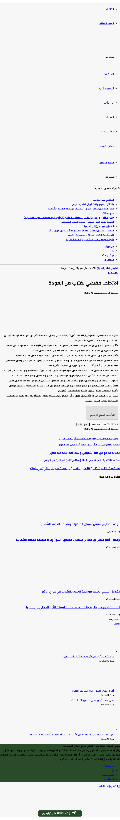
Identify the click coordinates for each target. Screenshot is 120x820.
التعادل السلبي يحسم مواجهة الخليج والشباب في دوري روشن (81, 231)
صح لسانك (108, 213)
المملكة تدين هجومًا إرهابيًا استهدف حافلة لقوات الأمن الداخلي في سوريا (73, 607)
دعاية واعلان (107, 131)
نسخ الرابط (83, 424)
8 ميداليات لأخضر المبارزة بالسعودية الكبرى (91, 235)
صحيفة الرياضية (109, 293)
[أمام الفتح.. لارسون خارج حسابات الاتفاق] (96, 686)
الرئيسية (113, 268)
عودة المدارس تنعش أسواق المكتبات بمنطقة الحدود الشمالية (81, 209)
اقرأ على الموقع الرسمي (102, 415)
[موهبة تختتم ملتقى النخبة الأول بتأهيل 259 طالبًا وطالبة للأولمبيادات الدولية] (96, 730)
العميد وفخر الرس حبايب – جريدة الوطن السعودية (87, 222)
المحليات (109, 117)
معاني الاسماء (107, 146)
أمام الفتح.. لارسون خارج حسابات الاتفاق (93, 691)
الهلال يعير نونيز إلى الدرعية (98, 226)
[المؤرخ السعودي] (108, 40)
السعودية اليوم (106, 88)
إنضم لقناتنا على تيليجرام (56, 813)
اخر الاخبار (108, 73)
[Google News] (109, 434)
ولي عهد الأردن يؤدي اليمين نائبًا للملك (92, 700)
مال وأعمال (108, 102)
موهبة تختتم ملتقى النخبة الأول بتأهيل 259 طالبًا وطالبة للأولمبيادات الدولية (71, 734)
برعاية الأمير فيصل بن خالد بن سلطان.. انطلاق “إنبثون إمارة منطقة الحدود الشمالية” (69, 218)
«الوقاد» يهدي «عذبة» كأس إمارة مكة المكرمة (90, 240)
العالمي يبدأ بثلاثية (103, 200)
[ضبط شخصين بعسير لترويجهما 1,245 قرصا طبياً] (96, 652)
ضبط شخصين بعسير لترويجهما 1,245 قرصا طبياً (88, 656)
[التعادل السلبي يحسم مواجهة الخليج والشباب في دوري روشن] (89, 584)
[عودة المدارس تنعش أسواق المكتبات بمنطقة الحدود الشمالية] (89, 516)
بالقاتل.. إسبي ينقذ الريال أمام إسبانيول (93, 204)
